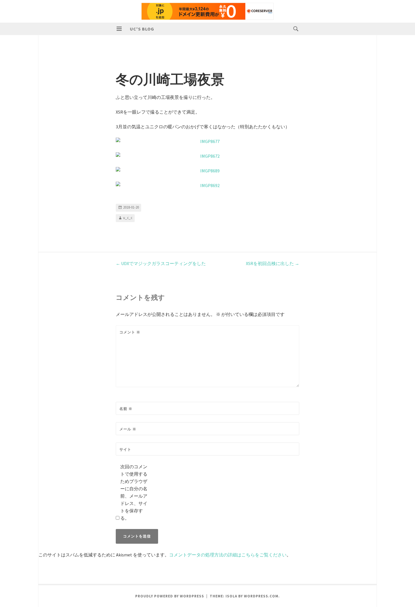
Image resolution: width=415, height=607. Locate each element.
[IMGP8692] (207, 185)
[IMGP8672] (207, 156)
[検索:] (294, 28)
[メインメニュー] (119, 28)
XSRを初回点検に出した (272, 263)
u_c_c (127, 217)
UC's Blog (142, 29)
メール (127, 429)
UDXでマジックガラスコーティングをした (161, 263)
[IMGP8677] (207, 141)
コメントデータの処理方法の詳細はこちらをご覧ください (228, 555)
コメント (129, 332)
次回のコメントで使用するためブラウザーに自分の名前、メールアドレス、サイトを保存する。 (133, 492)
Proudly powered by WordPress (169, 596)
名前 (125, 408)
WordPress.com (261, 596)
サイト (125, 449)
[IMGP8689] (207, 170)
